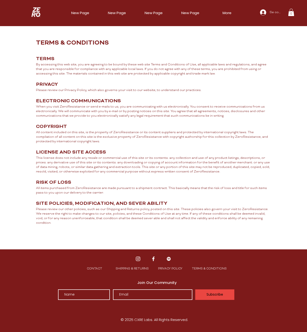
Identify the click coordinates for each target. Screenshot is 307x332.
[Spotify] (169, 259)
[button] (291, 12)
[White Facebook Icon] (153, 259)
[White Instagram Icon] (138, 259)
